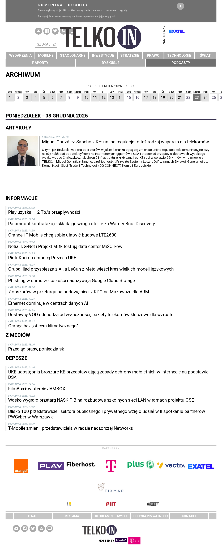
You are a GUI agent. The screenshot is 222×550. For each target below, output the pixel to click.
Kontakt (189, 516)
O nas (32, 516)
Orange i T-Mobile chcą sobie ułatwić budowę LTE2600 (62, 235)
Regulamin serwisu (111, 516)
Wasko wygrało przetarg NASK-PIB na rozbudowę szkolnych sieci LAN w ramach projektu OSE (101, 400)
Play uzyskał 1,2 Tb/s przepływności (44, 212)
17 (146, 97)
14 (120, 97)
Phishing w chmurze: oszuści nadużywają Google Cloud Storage (71, 280)
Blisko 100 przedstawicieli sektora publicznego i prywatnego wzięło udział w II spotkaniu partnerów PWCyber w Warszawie (106, 414)
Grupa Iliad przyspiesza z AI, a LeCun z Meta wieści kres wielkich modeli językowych (91, 269)
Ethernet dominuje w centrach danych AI (48, 303)
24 (205, 97)
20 (171, 97)
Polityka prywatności (150, 516)
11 (95, 97)
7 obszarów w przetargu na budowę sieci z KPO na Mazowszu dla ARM (78, 291)
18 (154, 97)
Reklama (72, 516)
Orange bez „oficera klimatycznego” (43, 325)
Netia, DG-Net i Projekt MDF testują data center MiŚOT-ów (65, 246)
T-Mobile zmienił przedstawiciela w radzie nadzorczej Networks (70, 428)
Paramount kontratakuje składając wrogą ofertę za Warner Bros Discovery (81, 223)
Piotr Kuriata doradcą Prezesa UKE (42, 257)
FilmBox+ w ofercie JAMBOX (36, 388)
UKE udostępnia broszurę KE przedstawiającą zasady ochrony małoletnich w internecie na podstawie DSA (108, 374)
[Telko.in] (111, 37)
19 (163, 97)
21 (180, 97)
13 (112, 97)
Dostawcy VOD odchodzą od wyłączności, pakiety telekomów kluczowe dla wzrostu (91, 314)
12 (103, 97)
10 (86, 97)
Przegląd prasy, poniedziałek (36, 349)
